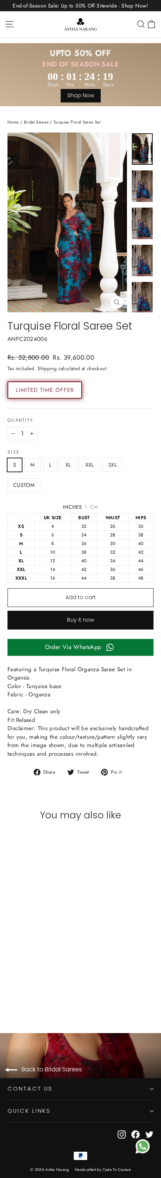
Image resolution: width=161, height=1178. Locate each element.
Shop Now (80, 95)
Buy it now (80, 620)
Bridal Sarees (36, 122)
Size (13, 452)
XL (68, 464)
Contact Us (30, 1088)
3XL (112, 464)
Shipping (47, 368)
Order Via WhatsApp (73, 647)
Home (13, 122)
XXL (89, 464)
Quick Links (29, 1111)
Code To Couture (117, 1169)
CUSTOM (23, 485)
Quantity (20, 420)
